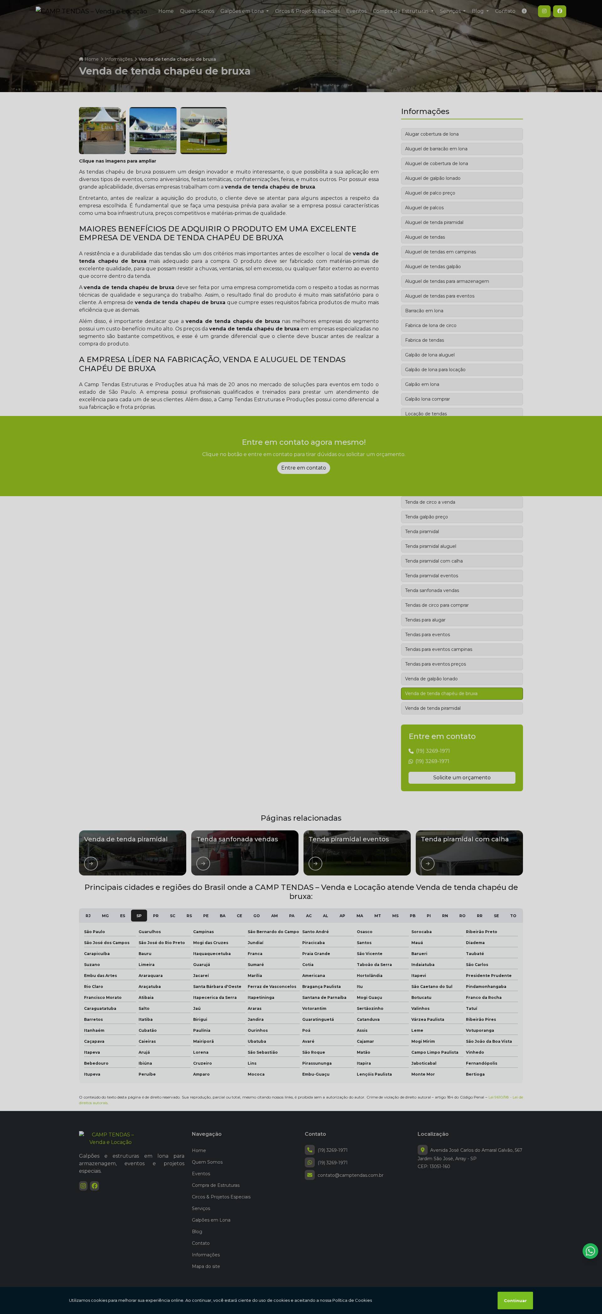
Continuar (515, 1300)
